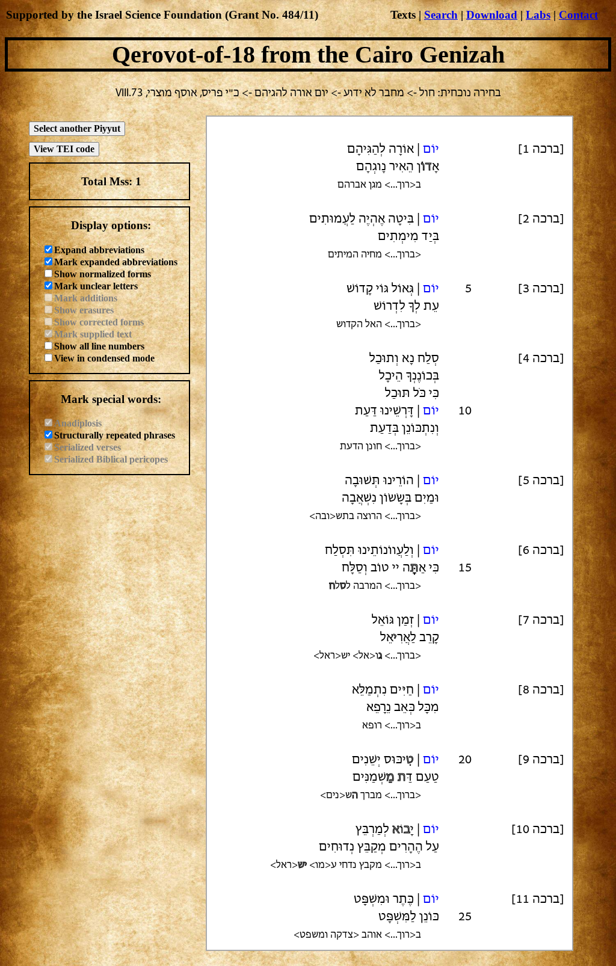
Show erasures (84, 310)
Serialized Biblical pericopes (111, 459)
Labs (538, 14)
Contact (578, 14)
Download (491, 14)
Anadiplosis (78, 423)
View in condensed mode (104, 358)
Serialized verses (87, 447)
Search (441, 14)
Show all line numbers (99, 346)
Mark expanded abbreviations (115, 262)
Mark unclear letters (96, 286)
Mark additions (85, 298)
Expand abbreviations (99, 250)
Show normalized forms (102, 274)
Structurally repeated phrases (114, 435)
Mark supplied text (93, 334)
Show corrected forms (99, 322)
